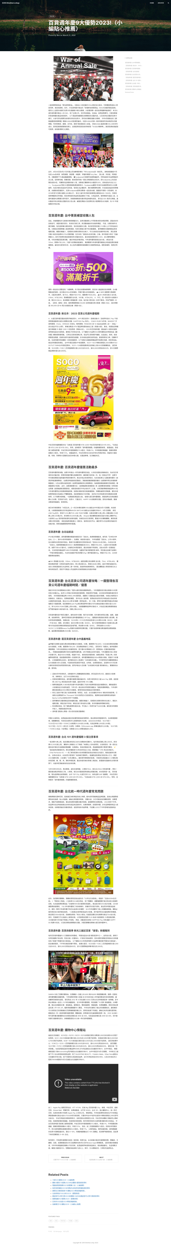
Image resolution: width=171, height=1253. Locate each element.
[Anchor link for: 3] (46, 532)
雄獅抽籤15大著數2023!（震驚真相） (65, 1199)
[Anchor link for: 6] (46, 791)
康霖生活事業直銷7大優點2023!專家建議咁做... (69, 1191)
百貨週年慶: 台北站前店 (132, 71)
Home (152, 3)
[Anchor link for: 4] (46, 585)
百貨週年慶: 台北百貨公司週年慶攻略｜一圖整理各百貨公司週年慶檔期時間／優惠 (133, 74)
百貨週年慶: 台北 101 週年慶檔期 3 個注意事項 (134, 80)
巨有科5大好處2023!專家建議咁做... (65, 1202)
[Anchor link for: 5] (46, 639)
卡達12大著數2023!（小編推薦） (64, 1180)
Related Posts (129, 92)
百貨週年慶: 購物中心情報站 (133, 89)
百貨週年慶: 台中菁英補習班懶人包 (133, 62)
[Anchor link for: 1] (46, 215)
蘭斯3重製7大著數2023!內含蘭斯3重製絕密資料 (69, 1183)
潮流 (51, 1221)
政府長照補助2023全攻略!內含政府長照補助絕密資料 (71, 1188)
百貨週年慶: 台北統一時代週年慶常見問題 (133, 83)
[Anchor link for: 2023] (46, 313)
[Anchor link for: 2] (46, 467)
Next (101, 1159)
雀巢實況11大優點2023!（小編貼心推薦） (67, 1204)
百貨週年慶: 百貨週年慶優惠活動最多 (133, 68)
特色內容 (52, 16)
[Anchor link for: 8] (46, 1030)
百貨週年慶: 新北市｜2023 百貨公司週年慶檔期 (134, 65)
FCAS (50, 1231)
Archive (161, 3)
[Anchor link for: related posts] (46, 1174)
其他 (76, 1221)
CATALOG (129, 58)
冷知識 (70, 1221)
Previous (65, 1159)
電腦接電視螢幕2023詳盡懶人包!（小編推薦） (68, 1185)
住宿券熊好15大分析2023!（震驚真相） (66, 1193)
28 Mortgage (57, 1231)
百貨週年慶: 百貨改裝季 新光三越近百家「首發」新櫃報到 (134, 86)
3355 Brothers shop (10, 3)
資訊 (56, 1221)
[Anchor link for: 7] (46, 930)
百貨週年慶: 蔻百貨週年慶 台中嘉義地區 (134, 77)
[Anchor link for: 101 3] (46, 737)
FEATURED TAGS (54, 1216)
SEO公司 (66, 1231)
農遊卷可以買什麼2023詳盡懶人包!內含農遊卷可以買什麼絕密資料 (75, 1196)
